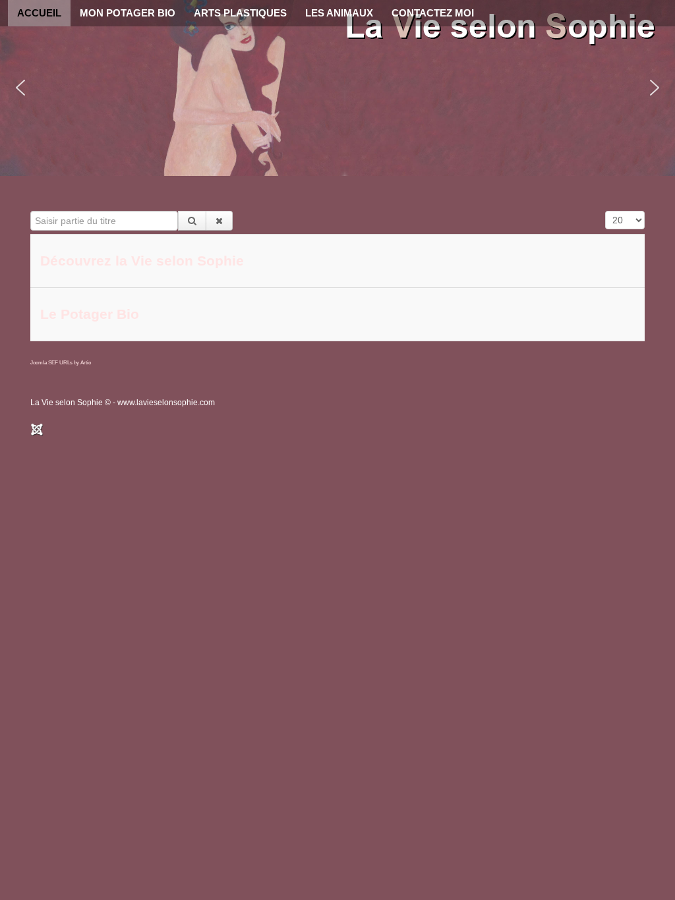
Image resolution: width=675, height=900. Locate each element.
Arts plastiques (240, 12)
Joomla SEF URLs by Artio (60, 363)
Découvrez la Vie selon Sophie (142, 260)
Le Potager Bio (89, 314)
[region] (337, 88)
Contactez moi (433, 12)
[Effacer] (219, 221)
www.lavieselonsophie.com (166, 402)
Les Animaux (339, 12)
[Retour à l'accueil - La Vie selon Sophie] (502, 29)
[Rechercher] (192, 221)
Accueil (39, 12)
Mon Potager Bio (127, 12)
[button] (337, 88)
